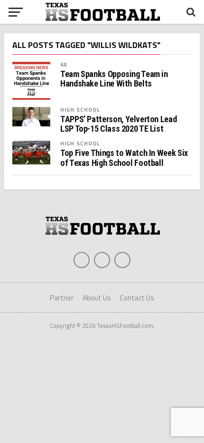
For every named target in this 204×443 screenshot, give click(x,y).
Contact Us (137, 297)
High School (80, 110)
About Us (97, 297)
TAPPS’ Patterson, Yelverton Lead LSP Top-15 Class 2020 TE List (118, 124)
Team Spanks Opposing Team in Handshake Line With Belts (114, 78)
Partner (62, 297)
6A (63, 64)
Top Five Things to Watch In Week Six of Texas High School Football (124, 157)
